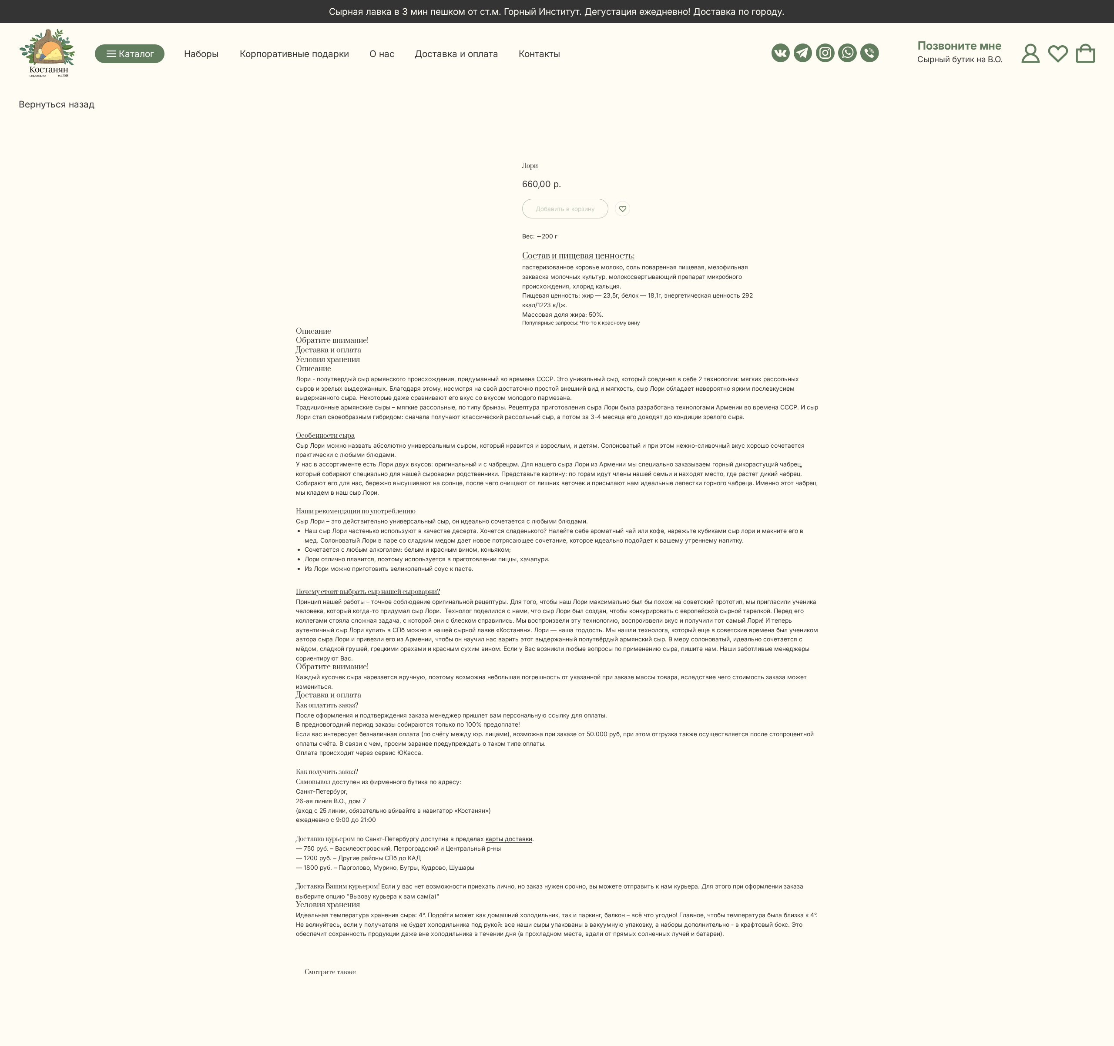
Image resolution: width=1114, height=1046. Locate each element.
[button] (950, 45)
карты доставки (509, 838)
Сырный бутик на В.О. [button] (960, 59)
